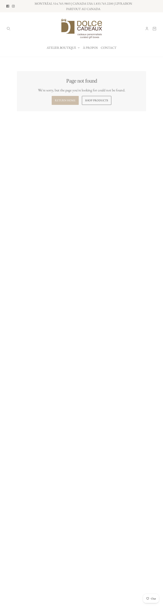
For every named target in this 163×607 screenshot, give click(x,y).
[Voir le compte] (147, 28)
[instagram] (13, 6)
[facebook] (8, 6)
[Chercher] (8, 28)
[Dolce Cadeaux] (81, 29)
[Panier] (154, 28)
